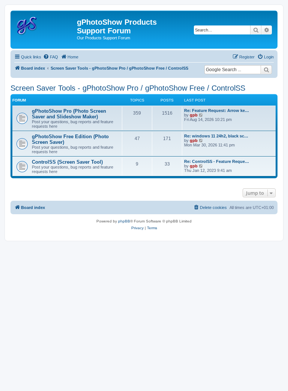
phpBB (124, 221)
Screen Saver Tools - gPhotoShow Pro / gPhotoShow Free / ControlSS (127, 88)
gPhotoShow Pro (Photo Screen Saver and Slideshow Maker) (69, 113)
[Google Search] (266, 69)
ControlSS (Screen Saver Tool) (67, 162)
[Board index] (44, 24)
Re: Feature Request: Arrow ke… (216, 110)
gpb (194, 115)
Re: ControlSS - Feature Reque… (216, 161)
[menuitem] (50, 56)
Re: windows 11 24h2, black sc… (216, 136)
